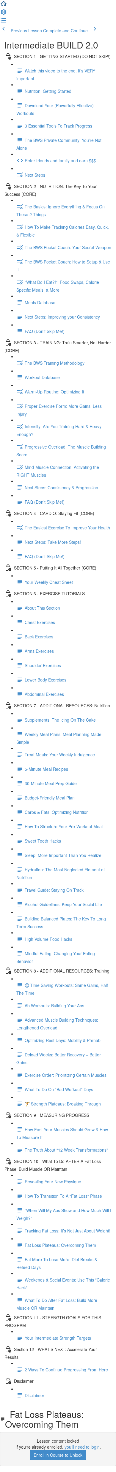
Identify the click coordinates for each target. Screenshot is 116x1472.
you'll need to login (82, 1447)
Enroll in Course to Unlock (58, 1455)
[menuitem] (3, 14)
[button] (3, 5)
